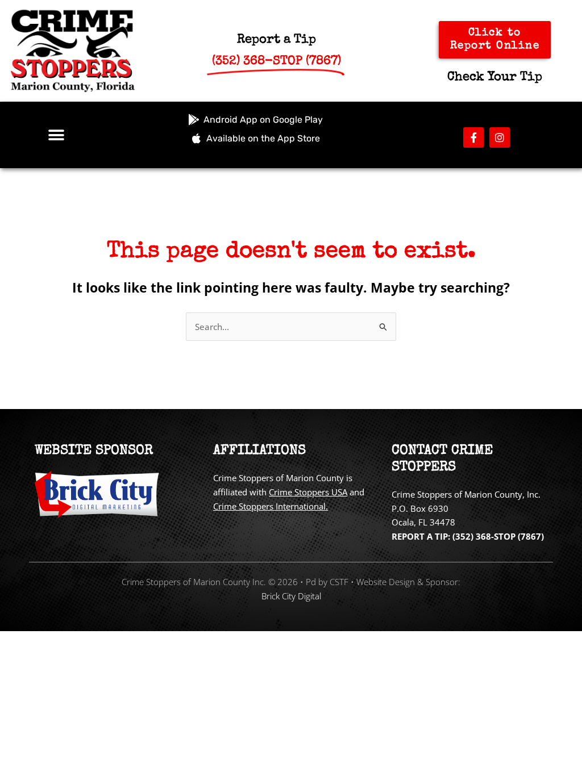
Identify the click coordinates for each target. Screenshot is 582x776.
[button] (56, 135)
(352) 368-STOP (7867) (498, 536)
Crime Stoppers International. (270, 506)
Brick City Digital (291, 596)
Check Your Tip (494, 78)
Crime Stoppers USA (308, 492)
